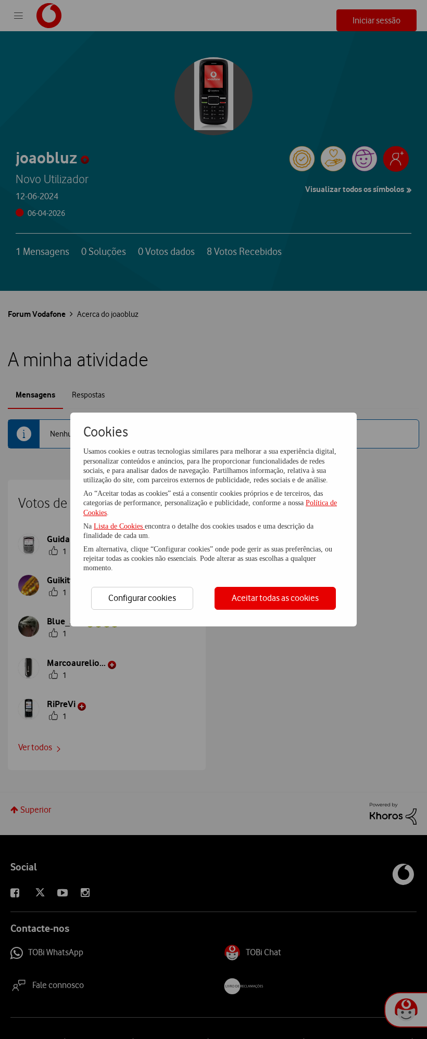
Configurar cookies (142, 598)
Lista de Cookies (119, 526)
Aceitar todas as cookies (275, 598)
